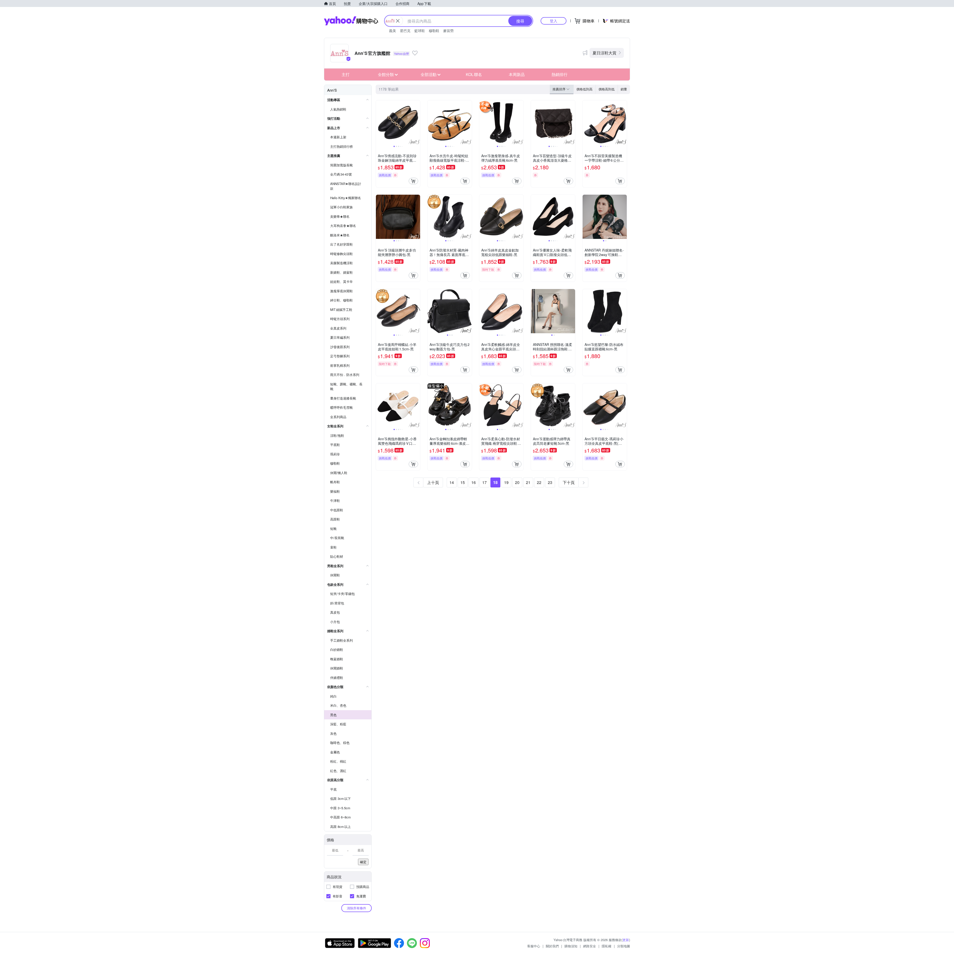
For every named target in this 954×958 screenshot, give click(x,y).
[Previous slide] (379, 122)
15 (462, 482)
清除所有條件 (356, 908)
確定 (363, 861)
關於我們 (552, 946)
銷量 (624, 89)
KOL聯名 (474, 74)
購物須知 (570, 946)
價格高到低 (606, 89)
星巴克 (405, 30)
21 (528, 482)
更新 (626, 939)
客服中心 (533, 946)
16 (473, 482)
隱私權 (606, 946)
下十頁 (569, 482)
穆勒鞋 (434, 30)
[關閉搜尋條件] (398, 21)
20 (517, 482)
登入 (553, 20)
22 (539, 482)
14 (451, 482)
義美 (392, 30)
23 (550, 482)
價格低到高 (584, 89)
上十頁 (433, 482)
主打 (346, 74)
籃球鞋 (419, 30)
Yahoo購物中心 (351, 21)
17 (484, 482)
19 (506, 482)
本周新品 (517, 74)
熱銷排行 (559, 74)
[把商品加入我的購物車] (413, 181)
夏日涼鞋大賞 (604, 53)
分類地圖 (623, 946)
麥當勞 (448, 30)
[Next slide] (417, 122)
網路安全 (589, 946)
